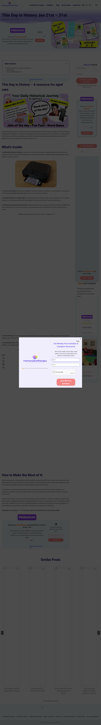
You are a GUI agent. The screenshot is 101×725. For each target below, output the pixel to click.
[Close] (81, 339)
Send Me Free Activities (65, 382)
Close (77, 341)
